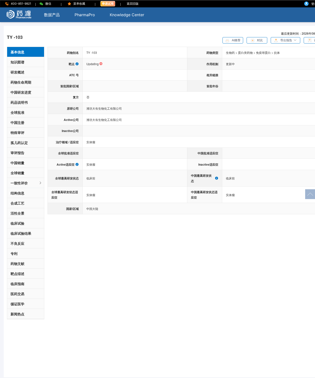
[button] (285, 39)
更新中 (230, 64)
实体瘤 (90, 142)
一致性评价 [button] (19, 182)
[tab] (25, 183)
